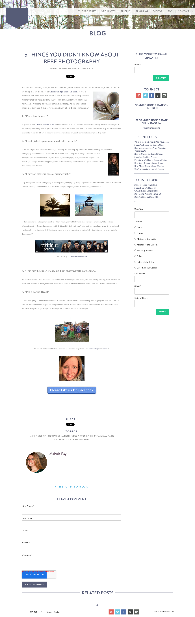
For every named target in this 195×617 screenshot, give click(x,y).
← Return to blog (71, 486)
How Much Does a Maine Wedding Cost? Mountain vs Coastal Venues (149, 167)
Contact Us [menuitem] (185, 11)
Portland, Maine (48, 124)
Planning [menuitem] (142, 11)
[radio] (151, 227)
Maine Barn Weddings (145, 187)
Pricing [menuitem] (125, 11)
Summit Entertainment (78, 256)
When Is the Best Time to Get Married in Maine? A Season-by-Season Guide (151, 143)
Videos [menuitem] (157, 11)
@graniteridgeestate (151, 127)
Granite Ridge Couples (146, 190)
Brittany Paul (100, 436)
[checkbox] (151, 247)
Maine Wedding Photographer (45, 436)
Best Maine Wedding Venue (148, 193)
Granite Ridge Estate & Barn (63, 91)
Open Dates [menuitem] (108, 11)
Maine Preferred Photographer (77, 436)
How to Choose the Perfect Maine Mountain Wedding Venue (148, 155)
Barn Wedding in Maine (146, 196)
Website (105, 348)
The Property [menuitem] (87, 11)
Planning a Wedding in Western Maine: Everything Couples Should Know (150, 161)
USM (38, 124)
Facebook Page (93, 348)
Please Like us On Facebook (71, 390)
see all (137, 201)
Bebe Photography (79, 439)
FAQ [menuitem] (169, 11)
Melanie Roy (69, 68)
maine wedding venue (145, 184)
